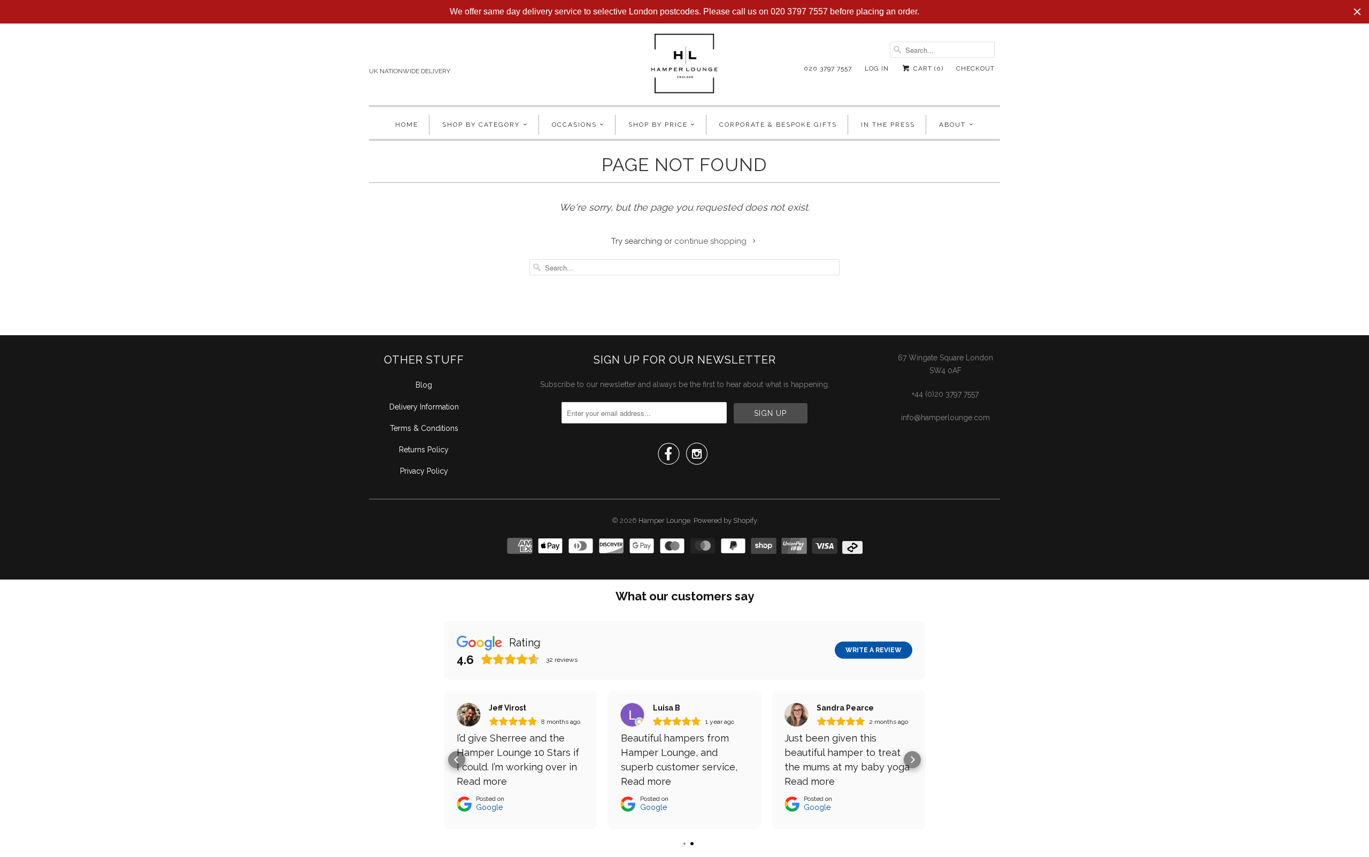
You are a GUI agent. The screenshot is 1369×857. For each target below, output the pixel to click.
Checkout (975, 68)
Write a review (873, 650)
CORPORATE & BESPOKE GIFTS (778, 124)
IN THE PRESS (888, 124)
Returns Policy (424, 449)
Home (406, 124)
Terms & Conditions (424, 428)
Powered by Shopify (725, 520)
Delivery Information (424, 407)
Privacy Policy (424, 471)
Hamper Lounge (664, 520)
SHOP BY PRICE (658, 124)
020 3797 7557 (828, 68)
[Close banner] (1357, 11)
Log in (877, 68)
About (952, 124)
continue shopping (711, 241)
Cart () (927, 68)
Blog (424, 385)
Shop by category (481, 124)
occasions (574, 124)
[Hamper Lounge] (684, 67)
